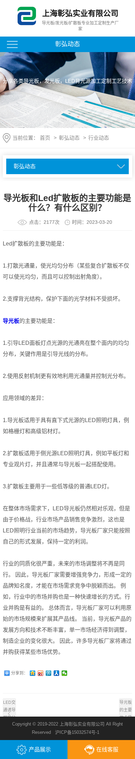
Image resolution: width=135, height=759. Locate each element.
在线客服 (107, 749)
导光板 (11, 321)
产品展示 (40, 749)
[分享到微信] (65, 673)
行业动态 (98, 138)
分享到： (19, 673)
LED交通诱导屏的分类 (9, 714)
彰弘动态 (69, 138)
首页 (45, 138)
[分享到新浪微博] (41, 673)
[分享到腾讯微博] (49, 673)
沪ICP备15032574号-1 (77, 732)
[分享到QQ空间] (33, 673)
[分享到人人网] (57, 673)
